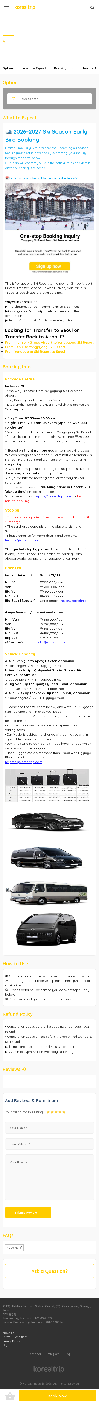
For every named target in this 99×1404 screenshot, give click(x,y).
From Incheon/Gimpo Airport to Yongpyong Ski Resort (49, 342)
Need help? (14, 1247)
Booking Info (64, 68)
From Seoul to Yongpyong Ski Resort (35, 347)
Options (9, 68)
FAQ (5, 1345)
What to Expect (34, 68)
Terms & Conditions (15, 1337)
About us (8, 1333)
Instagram (53, 1354)
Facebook (35, 1354)
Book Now (57, 1396)
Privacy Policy (11, 1341)
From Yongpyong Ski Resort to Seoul (35, 352)
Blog (67, 1354)
